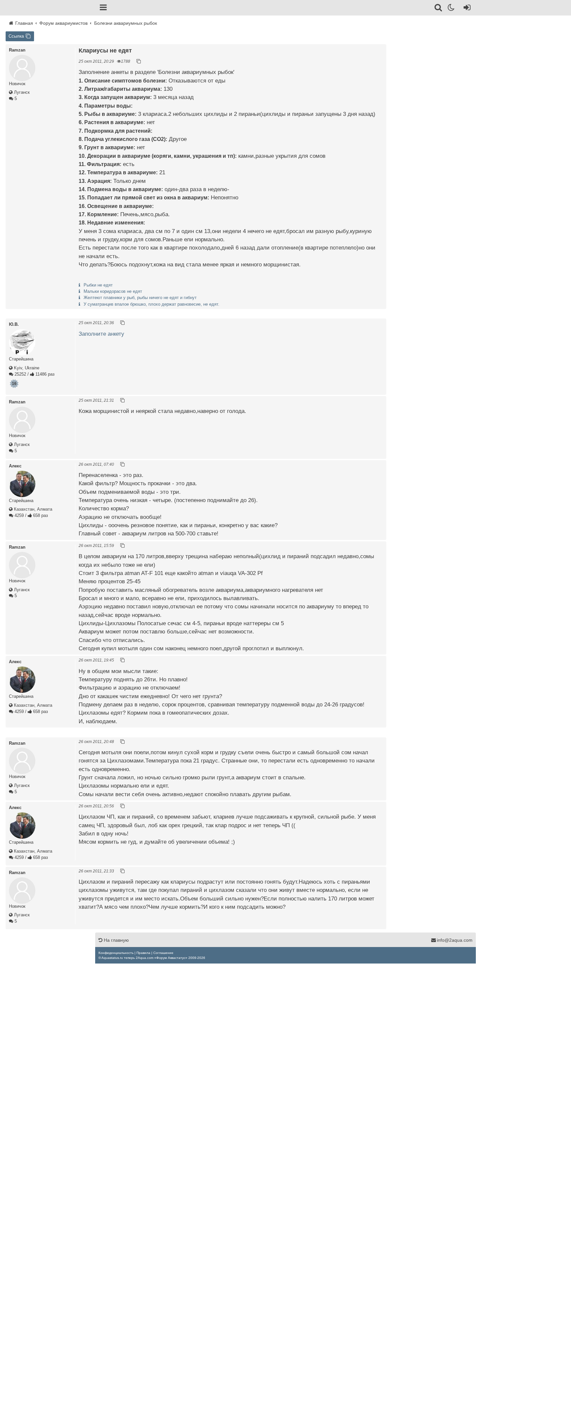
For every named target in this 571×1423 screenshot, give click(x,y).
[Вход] (466, 8)
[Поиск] (439, 8)
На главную (115, 940)
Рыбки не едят (98, 285)
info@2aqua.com (455, 940)
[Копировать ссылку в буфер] (138, 61)
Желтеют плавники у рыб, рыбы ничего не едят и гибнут (140, 297)
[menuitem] (115, 952)
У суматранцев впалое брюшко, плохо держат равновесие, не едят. (151, 304)
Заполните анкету (101, 334)
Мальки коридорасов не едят (113, 291)
